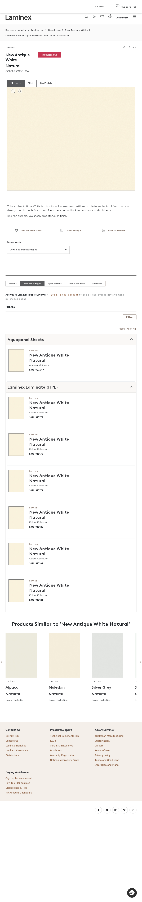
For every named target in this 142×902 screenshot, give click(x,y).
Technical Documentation (64, 736)
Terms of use (102, 750)
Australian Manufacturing (109, 736)
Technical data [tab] (77, 283)
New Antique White (76, 30)
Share (132, 47)
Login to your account (64, 295)
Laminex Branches (16, 746)
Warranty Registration (62, 755)
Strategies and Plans (107, 765)
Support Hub (128, 7)
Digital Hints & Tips (16, 788)
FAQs (53, 741)
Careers (100, 6)
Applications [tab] (55, 283)
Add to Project (115, 230)
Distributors (12, 755)
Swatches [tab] (97, 283)
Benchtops (54, 30)
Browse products (16, 30)
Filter (129, 317)
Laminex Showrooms (17, 750)
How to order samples (18, 783)
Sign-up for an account (19, 778)
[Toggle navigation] (134, 17)
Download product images (23, 250)
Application (37, 30)
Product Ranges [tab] (32, 283)
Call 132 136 (12, 736)
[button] (132, 893)
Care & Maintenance (61, 746)
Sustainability (102, 741)
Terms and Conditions (107, 760)
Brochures (56, 750)
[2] (110, 17)
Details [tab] (13, 283)
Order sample (72, 230)
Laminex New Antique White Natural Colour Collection (38, 36)
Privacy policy (102, 755)
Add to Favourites (30, 230)
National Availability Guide (64, 760)
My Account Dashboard (19, 793)
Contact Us (12, 741)
